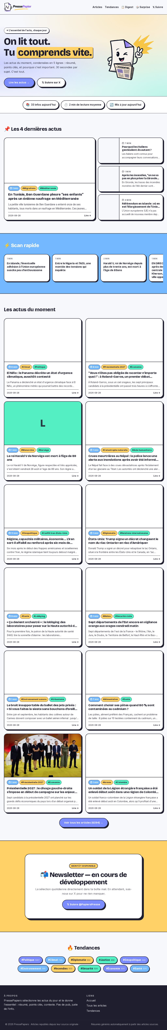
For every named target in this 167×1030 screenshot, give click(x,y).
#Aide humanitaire (142, 450)
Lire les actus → (19, 82)
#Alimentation (110, 699)
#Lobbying (39, 616)
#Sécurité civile (123, 616)
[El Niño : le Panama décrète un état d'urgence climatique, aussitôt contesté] (42, 340)
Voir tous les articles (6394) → (83, 822)
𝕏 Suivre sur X (51, 82)
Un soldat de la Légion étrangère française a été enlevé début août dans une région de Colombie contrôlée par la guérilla (123, 792)
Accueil (91, 1000)
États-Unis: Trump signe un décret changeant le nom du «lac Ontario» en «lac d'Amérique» (123, 541)
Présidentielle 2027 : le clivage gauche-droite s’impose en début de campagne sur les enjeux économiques (41, 792)
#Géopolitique (29, 533)
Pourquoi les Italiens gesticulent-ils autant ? (136, 148)
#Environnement (33, 968)
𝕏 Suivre (158, 7)
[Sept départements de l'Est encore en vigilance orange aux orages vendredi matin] (124, 589)
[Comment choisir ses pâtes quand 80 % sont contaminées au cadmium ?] (124, 672)
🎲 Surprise (143, 7)
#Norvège (43, 450)
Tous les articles (96, 1005)
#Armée (107, 782)
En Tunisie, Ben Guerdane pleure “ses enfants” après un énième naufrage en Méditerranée (45, 196)
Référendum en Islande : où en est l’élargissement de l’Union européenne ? (141, 207)
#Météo (107, 616)
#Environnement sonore (33, 699)
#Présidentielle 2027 (114, 367)
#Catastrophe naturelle (115, 450)
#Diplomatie (109, 533)
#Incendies (63, 968)
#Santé (25, 616)
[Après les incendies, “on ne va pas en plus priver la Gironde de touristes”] (108, 178)
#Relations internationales (134, 533)
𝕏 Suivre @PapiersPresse (83, 904)
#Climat (26, 367)
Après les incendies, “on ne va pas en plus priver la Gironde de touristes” (140, 178)
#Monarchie (27, 450)
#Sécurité (89, 968)
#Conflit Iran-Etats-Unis (54, 533)
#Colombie (121, 782)
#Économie (136, 367)
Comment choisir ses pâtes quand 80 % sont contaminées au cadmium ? (121, 707)
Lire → (87, 215)
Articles (97, 7)
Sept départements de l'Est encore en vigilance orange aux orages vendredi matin (122, 624)
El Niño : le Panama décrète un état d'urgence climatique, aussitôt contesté (39, 374)
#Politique (40, 367)
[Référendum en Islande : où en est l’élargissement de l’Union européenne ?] (108, 207)
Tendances (112, 7)
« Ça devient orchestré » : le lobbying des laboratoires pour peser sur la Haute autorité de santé (41, 625)
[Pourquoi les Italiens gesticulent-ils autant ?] (108, 150)
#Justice (106, 959)
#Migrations (29, 188)
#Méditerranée (48, 188)
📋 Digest (127, 7)
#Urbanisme (57, 699)
